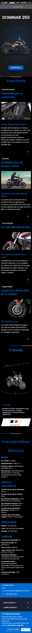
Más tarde (25, 629)
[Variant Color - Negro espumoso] (12, 421)
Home (3, 7)
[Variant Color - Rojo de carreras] (16, 421)
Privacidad (12, 625)
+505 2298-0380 (11, 594)
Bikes (10, 7)
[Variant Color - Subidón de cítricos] (20, 421)
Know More (16, 67)
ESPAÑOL (24, 2)
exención (20, 625)
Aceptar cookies (13, 629)
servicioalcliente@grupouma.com (17, 591)
